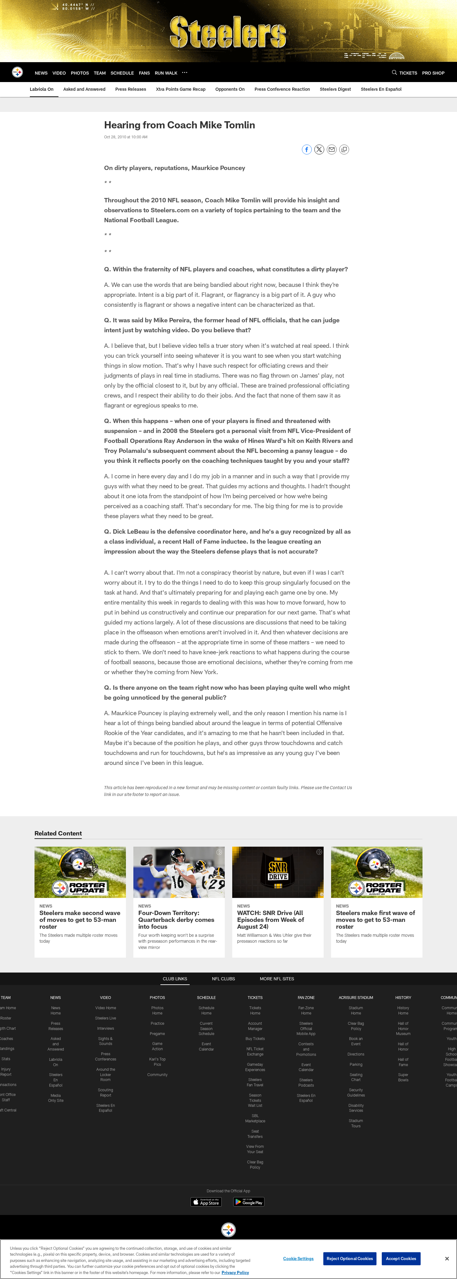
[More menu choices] (184, 72)
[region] (228, 1259)
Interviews (105, 1028)
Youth (452, 1038)
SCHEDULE (206, 997)
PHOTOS (157, 997)
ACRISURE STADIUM (356, 997)
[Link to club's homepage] (17, 72)
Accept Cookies (401, 1258)
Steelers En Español (55, 1079)
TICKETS (255, 997)
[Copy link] (344, 150)
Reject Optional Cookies (350, 1258)
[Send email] (332, 152)
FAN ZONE (306, 997)
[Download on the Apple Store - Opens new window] (206, 1202)
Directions (356, 1054)
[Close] (447, 1259)
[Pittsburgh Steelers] (228, 1230)
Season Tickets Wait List (255, 1100)
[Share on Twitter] (319, 152)
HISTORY (403, 997)
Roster (5, 1018)
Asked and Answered (56, 1043)
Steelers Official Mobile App (306, 1028)
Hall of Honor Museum (403, 1028)
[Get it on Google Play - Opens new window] (248, 1204)
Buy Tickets (255, 1038)
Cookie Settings (298, 1258)
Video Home (105, 1007)
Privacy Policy (235, 1272)
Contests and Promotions (306, 1049)
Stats (6, 1058)
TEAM (6, 997)
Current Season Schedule (206, 1028)
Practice (157, 1023)
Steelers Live (105, 1018)
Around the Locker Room (105, 1074)
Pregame (157, 1033)
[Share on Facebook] (307, 152)
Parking (356, 1064)
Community (157, 1074)
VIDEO (105, 997)
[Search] (394, 72)
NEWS (55, 997)
